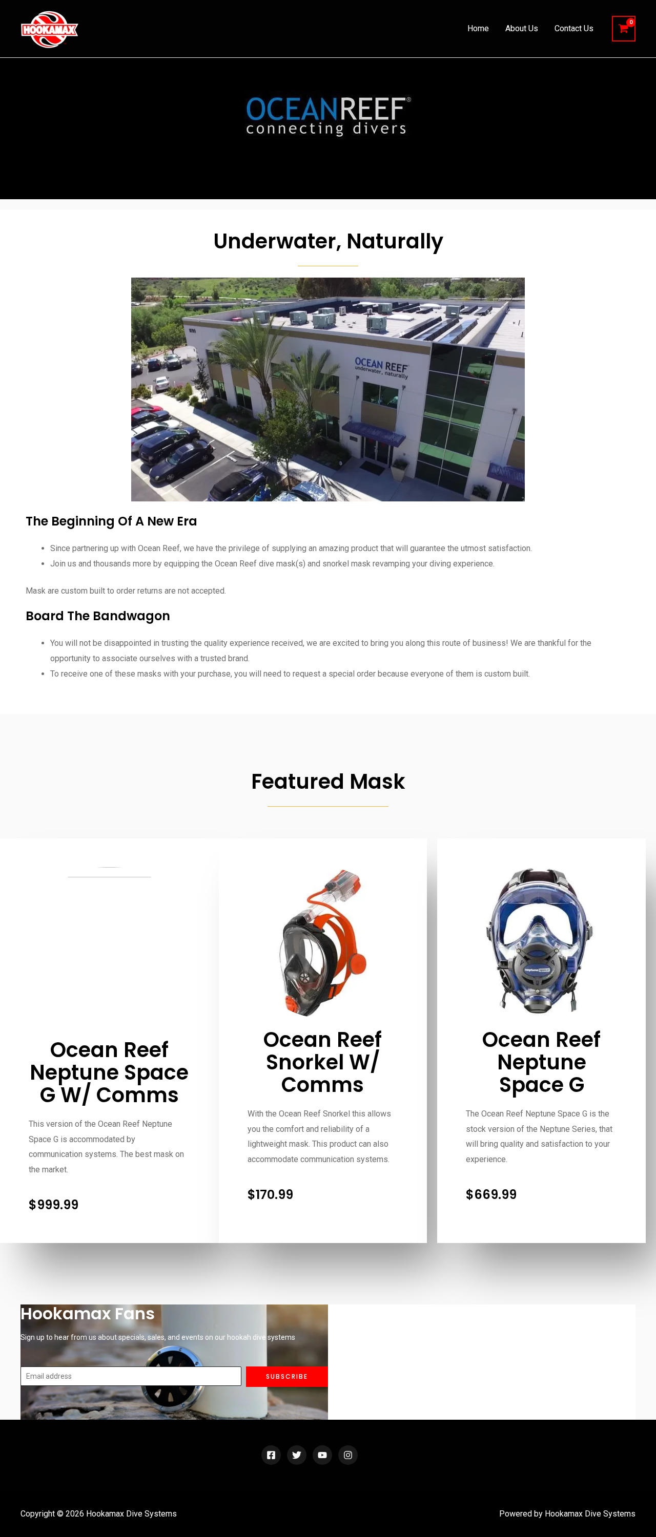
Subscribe (287, 1376)
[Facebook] (271, 1455)
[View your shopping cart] (624, 29)
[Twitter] (296, 1455)
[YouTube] (322, 1455)
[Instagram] (348, 1455)
